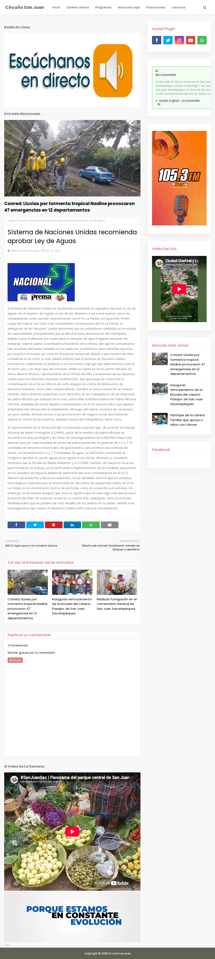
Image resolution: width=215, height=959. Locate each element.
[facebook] (156, 40)
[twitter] (168, 40)
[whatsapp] (202, 40)
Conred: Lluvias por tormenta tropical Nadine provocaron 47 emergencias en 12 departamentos (69, 206)
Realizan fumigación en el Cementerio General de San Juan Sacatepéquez (117, 604)
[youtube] (190, 40)
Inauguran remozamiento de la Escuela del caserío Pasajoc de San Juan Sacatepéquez (72, 606)
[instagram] (179, 40)
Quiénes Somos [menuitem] (78, 7)
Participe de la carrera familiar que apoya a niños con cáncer (187, 420)
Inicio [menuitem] (56, 7)
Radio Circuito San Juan (24, 250)
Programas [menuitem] (103, 7)
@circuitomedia (165, 75)
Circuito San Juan (24, 7)
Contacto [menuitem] (178, 7)
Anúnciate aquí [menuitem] (129, 7)
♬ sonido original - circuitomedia (177, 101)
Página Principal (17, 220)
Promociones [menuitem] (155, 7)
